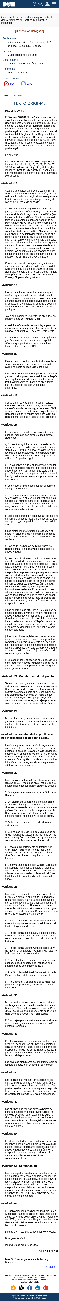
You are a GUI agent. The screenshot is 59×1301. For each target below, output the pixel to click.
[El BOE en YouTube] (45, 1290)
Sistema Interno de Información (23, 1280)
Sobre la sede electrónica (25, 1275)
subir (52, 1267)
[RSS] (13, 1290)
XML (29, 83)
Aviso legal (51, 1275)
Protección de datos (36, 1278)
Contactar (7, 1275)
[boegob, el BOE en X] (21, 1290)
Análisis (17, 95)
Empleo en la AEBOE (29, 1282)
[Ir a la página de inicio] (9, 5)
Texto (5, 95)
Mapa (41, 1275)
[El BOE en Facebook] (29, 1290)
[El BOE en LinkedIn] (37, 1290)
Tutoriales (44, 1280)
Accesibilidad (19, 1278)
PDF (12, 83)
